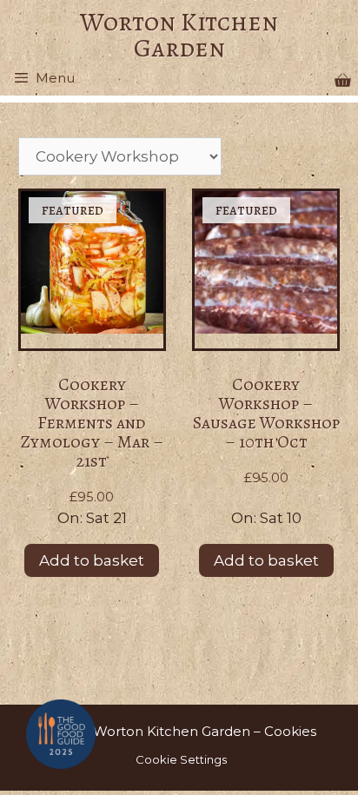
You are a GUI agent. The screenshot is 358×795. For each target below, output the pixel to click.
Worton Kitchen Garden (179, 34)
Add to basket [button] (91, 560)
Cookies (290, 731)
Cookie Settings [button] (181, 759)
